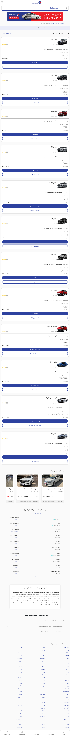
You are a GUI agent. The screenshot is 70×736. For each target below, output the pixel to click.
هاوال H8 (54, 219)
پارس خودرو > (66, 677)
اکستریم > (43, 661)
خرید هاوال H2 (35, 134)
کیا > (21, 650)
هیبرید (65, 450)
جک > (67, 652)
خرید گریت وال (7, 33)
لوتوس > (67, 713)
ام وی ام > (66, 664)
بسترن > (67, 669)
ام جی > (20, 661)
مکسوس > (43, 719)
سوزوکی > (43, 697)
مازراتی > (67, 716)
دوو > (44, 688)
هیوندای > (43, 650)
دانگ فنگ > (19, 686)
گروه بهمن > (66, 708)
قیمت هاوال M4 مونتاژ (35, 354)
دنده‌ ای (60, 378)
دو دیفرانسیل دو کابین (53, 414)
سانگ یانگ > (42, 694)
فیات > (20, 702)
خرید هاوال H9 (35, 277)
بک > (21, 669)
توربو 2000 (65, 55)
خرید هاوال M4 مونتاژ (35, 349)
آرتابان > (20, 652)
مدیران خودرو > (42, 716)
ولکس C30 (53, 362)
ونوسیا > (43, 724)
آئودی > (43, 652)
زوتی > (67, 694)
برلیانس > (20, 666)
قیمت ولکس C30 (35, 389)
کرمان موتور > (66, 705)
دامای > (43, 686)
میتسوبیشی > (19, 719)
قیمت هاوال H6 (35, 174)
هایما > (43, 727)
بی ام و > (20, 672)
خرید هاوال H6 (35, 170)
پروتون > (20, 677)
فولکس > (66, 702)
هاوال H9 (54, 255)
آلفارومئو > (66, 655)
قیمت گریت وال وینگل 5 (35, 425)
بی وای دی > (66, 675)
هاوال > (67, 727)
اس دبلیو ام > (42, 658)
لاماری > (67, 711)
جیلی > (43, 683)
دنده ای (65, 306)
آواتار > (20, 655)
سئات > (20, 694)
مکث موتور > (66, 719)
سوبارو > (67, 697)
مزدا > (20, 716)
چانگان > (20, 683)
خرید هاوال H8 (35, 242)
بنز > (68, 672)
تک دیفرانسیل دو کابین (63, 414)
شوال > (67, 699)
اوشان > (43, 664)
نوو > (44, 722)
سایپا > (43, 647)
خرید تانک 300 (35, 62)
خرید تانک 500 (35, 98)
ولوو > (67, 724)
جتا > (67, 683)
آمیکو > (43, 655)
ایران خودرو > (66, 647)
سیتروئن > (19, 697)
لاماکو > (43, 711)
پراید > (43, 677)
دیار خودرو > (66, 691)
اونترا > (20, 664)
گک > (20, 708)
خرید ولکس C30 (35, 385)
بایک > (43, 666)
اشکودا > (67, 661)
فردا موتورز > (42, 699)
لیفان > (20, 713)
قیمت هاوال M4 (35, 318)
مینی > (67, 722)
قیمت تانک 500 (35, 103)
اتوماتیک (65, 127)
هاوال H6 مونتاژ (52, 183)
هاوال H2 (54, 111)
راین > (44, 691)
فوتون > (20, 699)
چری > (67, 686)
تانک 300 (54, 40)
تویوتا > (43, 680)
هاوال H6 (54, 147)
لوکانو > (43, 713)
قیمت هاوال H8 (35, 246)
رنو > (68, 650)
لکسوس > (20, 711)
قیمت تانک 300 (35, 67)
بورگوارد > (43, 672)
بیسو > (20, 675)
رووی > (20, 691)
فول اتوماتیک (64, 235)
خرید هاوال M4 (35, 313)
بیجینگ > (43, 675)
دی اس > (20, 688)
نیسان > (20, 722)
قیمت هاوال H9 (35, 282)
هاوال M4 (54, 290)
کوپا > (44, 705)
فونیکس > (43, 702)
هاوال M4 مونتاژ (52, 326)
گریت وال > (42, 708)
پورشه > (67, 680)
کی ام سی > (19, 705)
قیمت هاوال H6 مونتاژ (35, 210)
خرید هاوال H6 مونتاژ (35, 206)
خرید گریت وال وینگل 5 (35, 421)
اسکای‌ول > (19, 658)
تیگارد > (20, 680)
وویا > (20, 724)
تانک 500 (54, 75)
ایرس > (67, 666)
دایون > (67, 688)
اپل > (67, 658)
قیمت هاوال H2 (35, 138)
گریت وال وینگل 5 (51, 398)
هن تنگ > (19, 727)
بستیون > (43, 669)
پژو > (21, 647)
